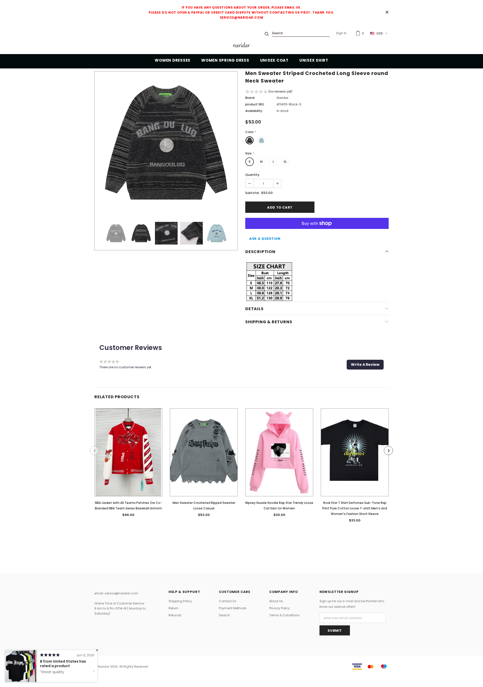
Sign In (341, 33)
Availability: (254, 111)
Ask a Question (264, 238)
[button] (268, 92)
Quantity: (252, 175)
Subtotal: (252, 193)
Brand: (250, 98)
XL (285, 161)
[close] (386, 12)
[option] (166, 142)
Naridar (282, 98)
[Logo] (241, 45)
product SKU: (255, 104)
